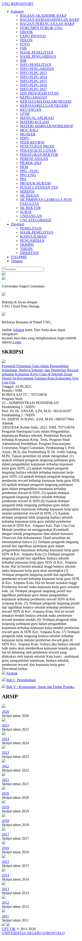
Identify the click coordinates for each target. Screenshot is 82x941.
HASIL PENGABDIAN (38, 56)
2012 (5, 902)
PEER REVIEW (32, 142)
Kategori (17, 11)
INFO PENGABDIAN (37, 69)
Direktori (17, 224)
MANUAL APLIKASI (37, 118)
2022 (5, 766)
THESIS (26, 249)
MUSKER (28, 134)
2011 (5, 916)
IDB (23, 60)
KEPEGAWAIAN (33, 97)
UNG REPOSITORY (18, 4)
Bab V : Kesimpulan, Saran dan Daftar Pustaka (40, 687)
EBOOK (26, 32)
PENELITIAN (31, 228)
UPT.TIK (9, 929)
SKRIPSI (27, 245)
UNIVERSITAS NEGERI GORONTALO (33, 933)
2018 (5, 821)
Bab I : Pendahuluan (21, 680)
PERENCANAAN (34, 159)
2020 (5, 793)
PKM (24, 167)
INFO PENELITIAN (35, 65)
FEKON (26, 40)
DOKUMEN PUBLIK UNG (41, 28)
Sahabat (18, 330)
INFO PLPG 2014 (33, 77)
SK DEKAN (29, 195)
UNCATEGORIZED (35, 220)
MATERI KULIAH (34, 122)
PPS (23, 179)
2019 (5, 807)
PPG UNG (28, 175)
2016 (5, 848)
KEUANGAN (30, 110)
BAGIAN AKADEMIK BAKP (43, 15)
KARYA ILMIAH (33, 236)
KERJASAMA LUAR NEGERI (44, 105)
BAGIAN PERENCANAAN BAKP (47, 24)
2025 (5, 725)
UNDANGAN (31, 216)
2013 (5, 889)
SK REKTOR (30, 208)
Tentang (17, 261)
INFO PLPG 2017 (33, 89)
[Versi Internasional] (3, 274)
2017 (5, 834)
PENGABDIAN (32, 240)
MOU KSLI (29, 130)
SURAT (26, 212)
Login (17, 342)
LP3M (24, 114)
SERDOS (27, 191)
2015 (5, 862)
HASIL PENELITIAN (36, 52)
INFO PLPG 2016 (33, 85)
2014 (5, 875)
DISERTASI (29, 253)
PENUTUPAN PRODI (37, 146)
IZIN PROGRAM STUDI (39, 93)
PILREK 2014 (30, 163)
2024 (5, 739)
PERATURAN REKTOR (39, 155)
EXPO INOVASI (33, 36)
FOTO (25, 44)
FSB (23, 48)
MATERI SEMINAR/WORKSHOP (46, 126)
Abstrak (12, 673)
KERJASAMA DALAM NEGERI (45, 101)
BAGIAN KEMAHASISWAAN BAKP (49, 20)
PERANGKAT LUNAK (38, 150)
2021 (5, 780)
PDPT (24, 138)
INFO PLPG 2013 (33, 73)
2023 (5, 752)
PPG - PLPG (29, 171)
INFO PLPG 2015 (33, 81)
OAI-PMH (19, 257)
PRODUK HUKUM (35, 183)
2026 (5, 712)
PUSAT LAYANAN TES (39, 187)
